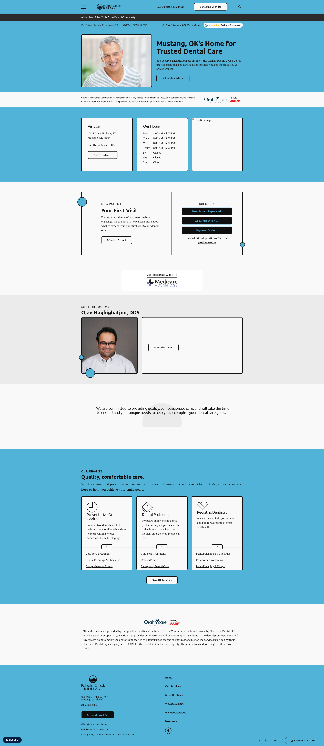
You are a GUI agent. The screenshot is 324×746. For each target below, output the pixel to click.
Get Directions (103, 155)
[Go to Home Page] (109, 7)
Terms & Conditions (104, 734)
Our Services (173, 686)
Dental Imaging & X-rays (210, 566)
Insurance (171, 721)
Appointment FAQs (207, 220)
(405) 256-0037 (140, 25)
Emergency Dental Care (155, 566)
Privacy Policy (87, 734)
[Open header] (84, 7)
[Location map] (217, 144)
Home (168, 677)
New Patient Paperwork (206, 211)
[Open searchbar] (240, 7)
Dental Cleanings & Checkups (103, 560)
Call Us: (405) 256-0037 (170, 6)
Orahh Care (128, 734)
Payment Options (207, 230)
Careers (118, 734)
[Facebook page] (168, 731)
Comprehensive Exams (99, 566)
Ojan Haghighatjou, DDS (110, 312)
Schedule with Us (210, 6)
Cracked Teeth (149, 560)
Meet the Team (163, 347)
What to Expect (116, 240)
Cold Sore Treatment (98, 553)
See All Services (162, 580)
